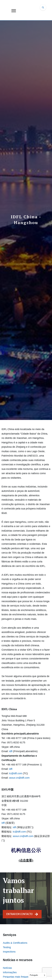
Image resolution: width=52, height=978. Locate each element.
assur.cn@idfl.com (19, 777)
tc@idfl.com (15, 773)
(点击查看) (26, 860)
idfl (10, 751)
